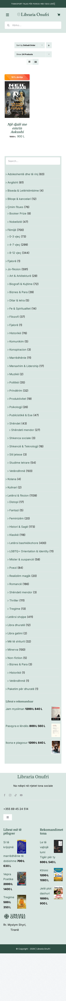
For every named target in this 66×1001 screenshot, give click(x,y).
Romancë (15, 584)
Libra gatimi (15, 633)
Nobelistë (15, 221)
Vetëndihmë (17, 471)
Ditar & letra (17, 300)
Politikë (14, 382)
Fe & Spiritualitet (20, 308)
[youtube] (21, 795)
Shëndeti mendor (22, 430)
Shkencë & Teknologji (23, 446)
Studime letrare (19, 462)
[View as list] (36, 62)
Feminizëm (16, 518)
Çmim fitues (15, 207)
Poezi (13, 567)
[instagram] (10, 795)
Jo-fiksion (14, 269)
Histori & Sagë (18, 526)
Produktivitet (17, 398)
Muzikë (14, 374)
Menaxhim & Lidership (24, 366)
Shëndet (15, 423)
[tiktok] (15, 795)
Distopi (13, 502)
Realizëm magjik (20, 575)
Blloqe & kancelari (19, 198)
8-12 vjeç (15, 252)
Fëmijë (12, 230)
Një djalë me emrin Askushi (17, 128)
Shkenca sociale (20, 438)
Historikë (15, 333)
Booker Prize (17, 213)
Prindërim (15, 390)
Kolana (12, 479)
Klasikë (14, 534)
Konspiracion (17, 349)
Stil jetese (15, 454)
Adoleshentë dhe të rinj (23, 174)
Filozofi (14, 316)
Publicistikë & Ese (21, 415)
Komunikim (16, 341)
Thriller (14, 600)
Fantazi (14, 510)
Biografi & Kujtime (21, 284)
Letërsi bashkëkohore (23, 543)
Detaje (17, 103)
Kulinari (12, 487)
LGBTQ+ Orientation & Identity (29, 551)
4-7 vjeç (14, 244)
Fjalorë (12, 261)
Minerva (13, 649)
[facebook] (4, 795)
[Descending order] (49, 45)
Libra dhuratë (16, 625)
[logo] (33, 13)
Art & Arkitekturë (20, 275)
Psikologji (15, 407)
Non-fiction (15, 657)
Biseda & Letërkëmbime (23, 190)
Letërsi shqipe (17, 616)
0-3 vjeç (14, 236)
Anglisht (13, 182)
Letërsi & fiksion (18, 495)
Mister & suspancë (21, 559)
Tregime (14, 608)
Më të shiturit (16, 641)
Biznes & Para (18, 292)
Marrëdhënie (17, 357)
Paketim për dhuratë (21, 689)
